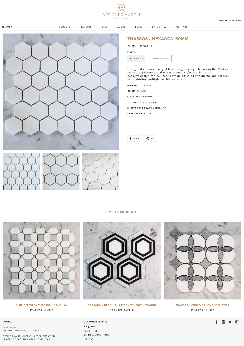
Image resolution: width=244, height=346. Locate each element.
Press (138, 27)
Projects (86, 27)
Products (64, 27)
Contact (181, 27)
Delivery (89, 327)
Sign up (236, 20)
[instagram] (223, 321)
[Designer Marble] (122, 11)
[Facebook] (216, 321)
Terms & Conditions (96, 335)
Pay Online (91, 331)
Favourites (159, 27)
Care (104, 27)
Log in (223, 20)
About (121, 27)
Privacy (89, 339)
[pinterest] (237, 321)
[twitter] (230, 321)
